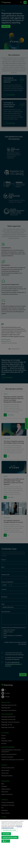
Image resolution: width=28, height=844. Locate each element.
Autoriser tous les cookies (10, 837)
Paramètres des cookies (9, 830)
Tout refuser (6, 834)
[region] (14, 832)
